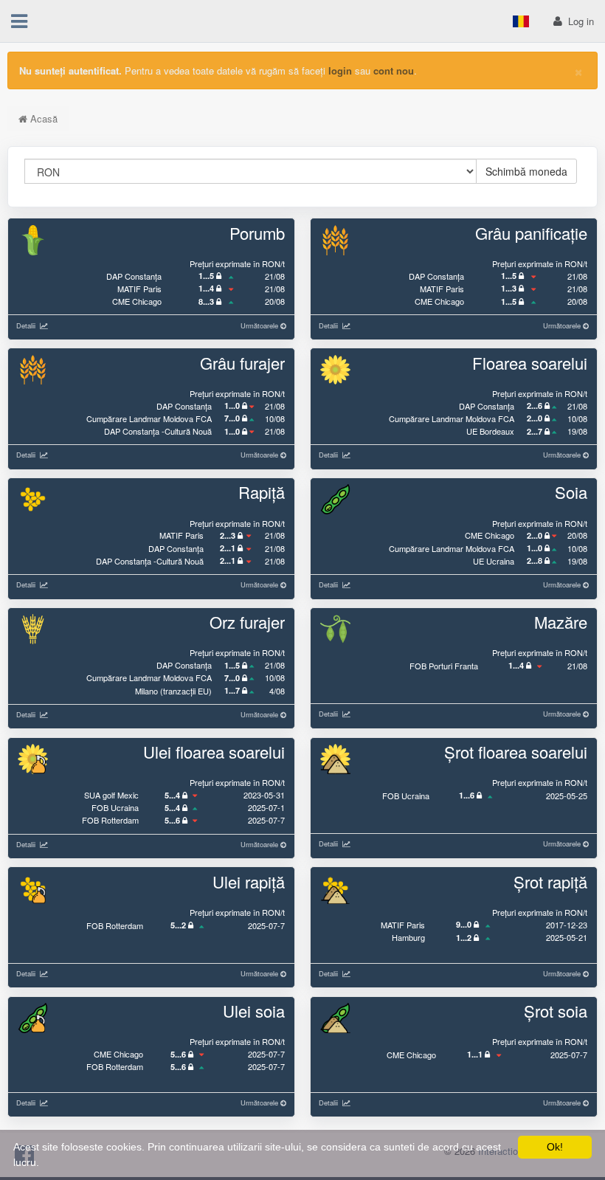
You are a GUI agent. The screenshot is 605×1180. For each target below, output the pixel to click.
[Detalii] (41, 325)
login (340, 70)
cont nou (393, 70)
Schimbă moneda (526, 171)
